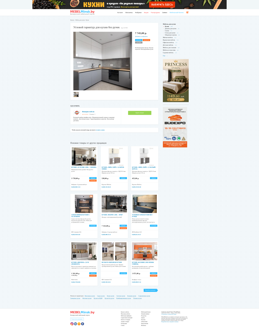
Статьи (122, 325)
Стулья (167, 30)
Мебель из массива (169, 50)
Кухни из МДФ (98, 298)
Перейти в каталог (150, 290)
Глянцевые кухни (75, 298)
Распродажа (155, 12)
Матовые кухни (86, 298)
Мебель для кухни (80, 20)
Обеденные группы (171, 35)
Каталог (120, 12)
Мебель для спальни (169, 47)
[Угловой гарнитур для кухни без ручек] (102, 90)
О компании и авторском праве (168, 314)
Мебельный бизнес (177, 12)
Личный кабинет (145, 314)
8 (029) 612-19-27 (136, 234)
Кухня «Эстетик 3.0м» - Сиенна (83, 167)
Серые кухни (101, 296)
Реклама (143, 319)
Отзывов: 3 (92, 114)
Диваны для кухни (170, 28)
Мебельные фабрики (126, 316)
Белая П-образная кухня (112, 262)
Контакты (143, 325)
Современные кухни (144, 296)
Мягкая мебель (168, 37)
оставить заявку (100, 130)
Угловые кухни (137, 298)
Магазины (129, 12)
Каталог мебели (125, 312)
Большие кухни (131, 296)
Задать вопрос (139, 113)
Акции (146, 12)
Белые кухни (110, 296)
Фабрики (138, 12)
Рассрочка (143, 316)
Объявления (144, 321)
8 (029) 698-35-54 (75, 187)
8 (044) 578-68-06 (75, 282)
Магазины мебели (125, 314)
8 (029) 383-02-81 (75, 234)
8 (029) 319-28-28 (106, 187)
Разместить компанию (77, 319)
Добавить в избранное (141, 36)
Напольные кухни (90, 296)
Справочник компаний (126, 317)
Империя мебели (88, 111)
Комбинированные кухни (123, 298)
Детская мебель (168, 45)
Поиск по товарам (125, 319)
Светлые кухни (120, 296)
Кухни (87, 20)
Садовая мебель (168, 52)
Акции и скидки (125, 321)
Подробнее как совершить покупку (169, 321)
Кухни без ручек (109, 298)
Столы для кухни (170, 33)
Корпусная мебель (169, 40)
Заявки (164, 12)
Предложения (144, 323)
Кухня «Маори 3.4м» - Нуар (112, 215)
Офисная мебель (168, 42)
